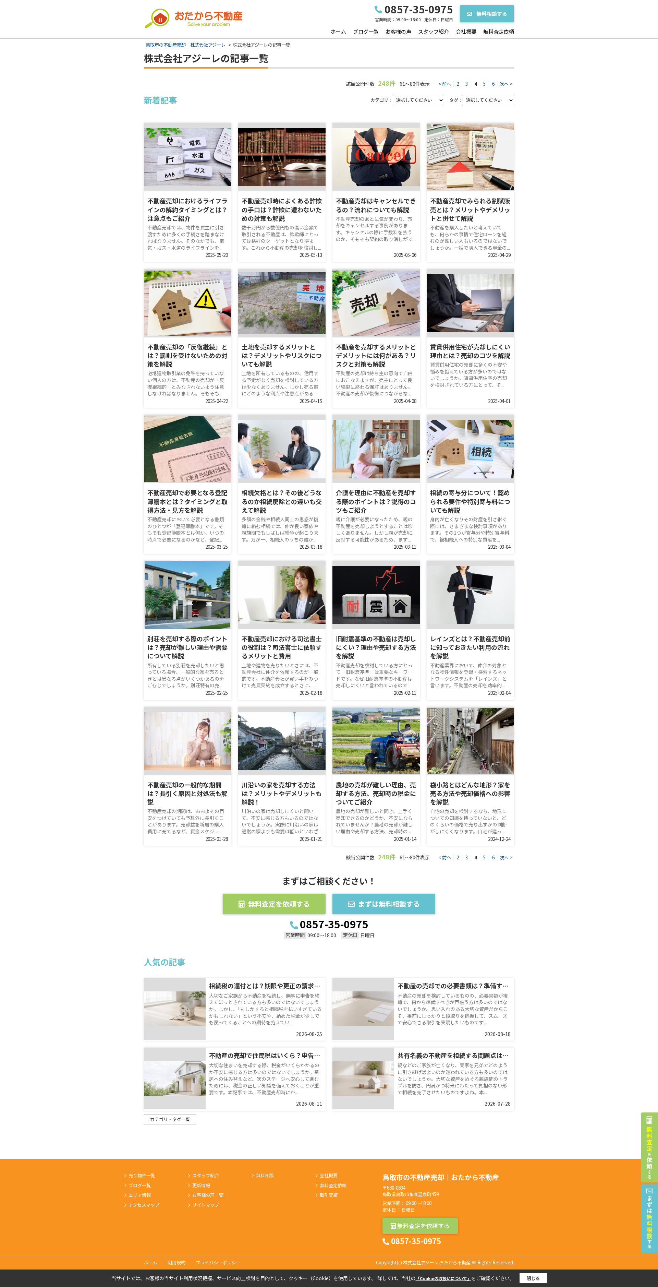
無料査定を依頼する (279, 904)
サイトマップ (205, 1205)
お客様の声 (398, 31)
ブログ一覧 (366, 31)
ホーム (338, 31)
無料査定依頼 (498, 31)
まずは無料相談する (389, 904)
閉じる (533, 1278)
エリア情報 (140, 1195)
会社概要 (466, 31)
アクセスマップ (144, 1205)
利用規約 (176, 1262)
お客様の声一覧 (207, 1195)
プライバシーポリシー (218, 1262)
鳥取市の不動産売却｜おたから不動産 (440, 1177)
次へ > (506, 84)
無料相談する (491, 13)
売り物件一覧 (142, 1175)
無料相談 (265, 1175)
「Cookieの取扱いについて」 (443, 1278)
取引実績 (329, 1195)
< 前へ (444, 84)
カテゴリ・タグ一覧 (170, 1119)
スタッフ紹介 (433, 31)
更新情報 (201, 1185)
